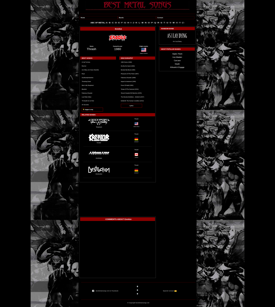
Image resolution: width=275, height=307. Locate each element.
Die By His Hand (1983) (128, 66)
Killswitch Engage (177, 67)
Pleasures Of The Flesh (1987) (130, 74)
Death (177, 64)
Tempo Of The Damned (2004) (130, 89)
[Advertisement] (117, 198)
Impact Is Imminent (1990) (128, 81)
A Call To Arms (86, 62)
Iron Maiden (177, 57)
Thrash (91, 49)
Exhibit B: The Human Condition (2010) (132, 101)
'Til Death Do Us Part (88, 101)
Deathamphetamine (87, 77)
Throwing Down (86, 81)
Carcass (177, 61)
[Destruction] (99, 168)
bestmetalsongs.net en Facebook (107, 291)
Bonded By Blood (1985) (128, 70)
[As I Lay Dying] (177, 36)
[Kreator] (99, 137)
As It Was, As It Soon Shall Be (90, 70)
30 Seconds (85, 104)
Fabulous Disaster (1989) (128, 77)
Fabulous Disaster (87, 93)
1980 (117, 49)
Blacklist (84, 89)
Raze (83, 74)
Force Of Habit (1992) (127, 85)
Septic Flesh (177, 54)
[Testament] (99, 122)
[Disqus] (117, 250)
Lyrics (131, 105)
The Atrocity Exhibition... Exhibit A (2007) (132, 97)
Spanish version (168, 291)
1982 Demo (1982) (126, 62)
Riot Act (84, 66)
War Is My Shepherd (88, 85)
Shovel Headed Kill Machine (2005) (131, 93)
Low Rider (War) (86, 97)
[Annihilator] (99, 153)
